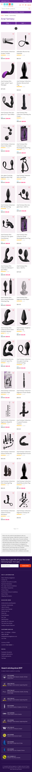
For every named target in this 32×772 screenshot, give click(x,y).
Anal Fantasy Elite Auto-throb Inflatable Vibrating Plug (7, 299)
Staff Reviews (4, 619)
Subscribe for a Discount (7, 621)
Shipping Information (6, 596)
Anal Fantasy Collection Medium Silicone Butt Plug (24, 83)
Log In (29, 1)
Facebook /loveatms (6, 652)
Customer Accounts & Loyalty (9, 582)
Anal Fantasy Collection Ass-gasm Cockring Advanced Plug (24, 361)
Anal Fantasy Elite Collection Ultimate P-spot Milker (7, 268)
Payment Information (6, 584)
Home (2, 15)
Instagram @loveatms (7, 654)
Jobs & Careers (5, 607)
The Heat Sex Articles (6, 623)
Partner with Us (5, 611)
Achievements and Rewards (8, 603)
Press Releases (5, 615)
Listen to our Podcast (6, 609)
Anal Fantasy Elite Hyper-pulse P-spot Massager (7, 83)
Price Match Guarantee (7, 588)
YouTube (3, 658)
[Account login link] (20, 5)
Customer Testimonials (7, 605)
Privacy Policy (4, 590)
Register (25, 1)
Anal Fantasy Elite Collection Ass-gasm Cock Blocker (7, 236)
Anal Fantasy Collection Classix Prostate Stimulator (8, 512)
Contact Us (4, 580)
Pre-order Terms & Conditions (9, 586)
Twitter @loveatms (6, 656)
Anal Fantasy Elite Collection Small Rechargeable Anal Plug (23, 236)
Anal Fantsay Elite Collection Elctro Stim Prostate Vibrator (7, 329)
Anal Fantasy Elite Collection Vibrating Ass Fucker (24, 114)
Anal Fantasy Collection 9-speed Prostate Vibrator (24, 422)
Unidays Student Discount (8, 625)
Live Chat (3, 638)
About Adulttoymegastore (8, 577)
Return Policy (4, 594)
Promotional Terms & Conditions (9, 592)
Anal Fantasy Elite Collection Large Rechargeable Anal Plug (23, 146)
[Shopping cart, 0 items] (25, 5)
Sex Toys (3, 617)
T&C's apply (16, 562)
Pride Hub (3, 613)
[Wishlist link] (23, 5)
